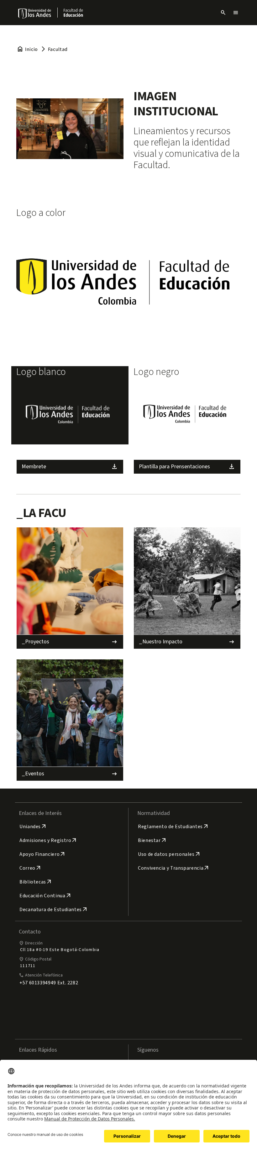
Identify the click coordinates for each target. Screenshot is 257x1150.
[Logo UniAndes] (35, 13)
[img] (35, 13)
